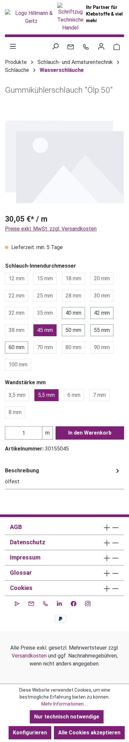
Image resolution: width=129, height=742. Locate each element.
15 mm (45, 278)
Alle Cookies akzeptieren (89, 732)
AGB (16, 526)
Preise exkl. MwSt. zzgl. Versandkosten (51, 229)
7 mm (99, 395)
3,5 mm (17, 395)
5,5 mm (46, 395)
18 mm (73, 278)
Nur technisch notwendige (66, 717)
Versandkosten (29, 656)
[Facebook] (73, 602)
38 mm (16, 330)
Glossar (21, 572)
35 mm (45, 313)
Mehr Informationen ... (64, 704)
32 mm (16, 313)
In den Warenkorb (89, 433)
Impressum (25, 557)
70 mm (45, 347)
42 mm (102, 313)
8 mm (15, 412)
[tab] (63, 476)
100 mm (18, 364)
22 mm (16, 295)
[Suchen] (55, 46)
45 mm (45, 330)
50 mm (73, 330)
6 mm (73, 395)
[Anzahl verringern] (12, 433)
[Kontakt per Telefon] (85, 46)
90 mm (102, 347)
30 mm (102, 295)
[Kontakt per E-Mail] (70, 46)
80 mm (73, 347)
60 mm (16, 347)
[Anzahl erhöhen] (36, 433)
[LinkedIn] (59, 602)
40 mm (73, 313)
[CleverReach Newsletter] (17, 602)
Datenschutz (27, 542)
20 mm (102, 278)
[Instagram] (88, 602)
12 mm (16, 278)
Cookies (21, 587)
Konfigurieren (30, 732)
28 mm (73, 295)
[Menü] (13, 46)
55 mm (102, 330)
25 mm (45, 295)
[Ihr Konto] (101, 46)
